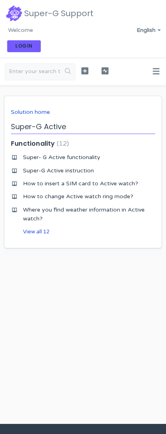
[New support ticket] (85, 71)
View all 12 (36, 232)
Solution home (30, 112)
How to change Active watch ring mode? (78, 196)
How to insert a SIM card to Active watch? (80, 183)
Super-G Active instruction (58, 170)
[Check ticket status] (105, 71)
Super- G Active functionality (61, 157)
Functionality (39, 143)
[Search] (68, 72)
